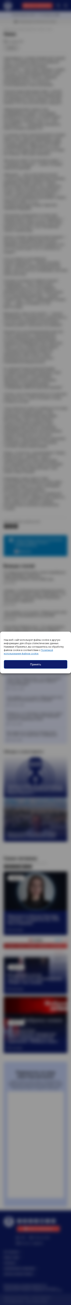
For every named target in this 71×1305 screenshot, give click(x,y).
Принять (35, 664)
